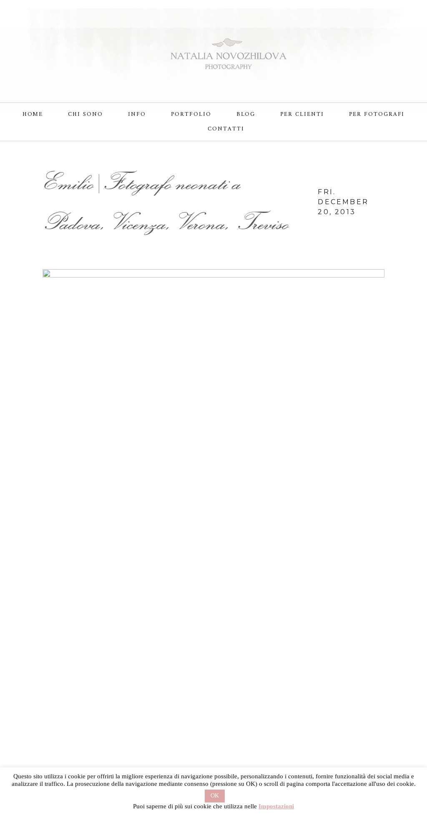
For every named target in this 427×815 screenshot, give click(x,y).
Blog (246, 114)
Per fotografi (376, 114)
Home (33, 114)
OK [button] (215, 795)
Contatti (226, 129)
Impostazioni (276, 806)
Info (137, 114)
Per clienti (302, 114)
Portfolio (191, 114)
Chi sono (85, 114)
